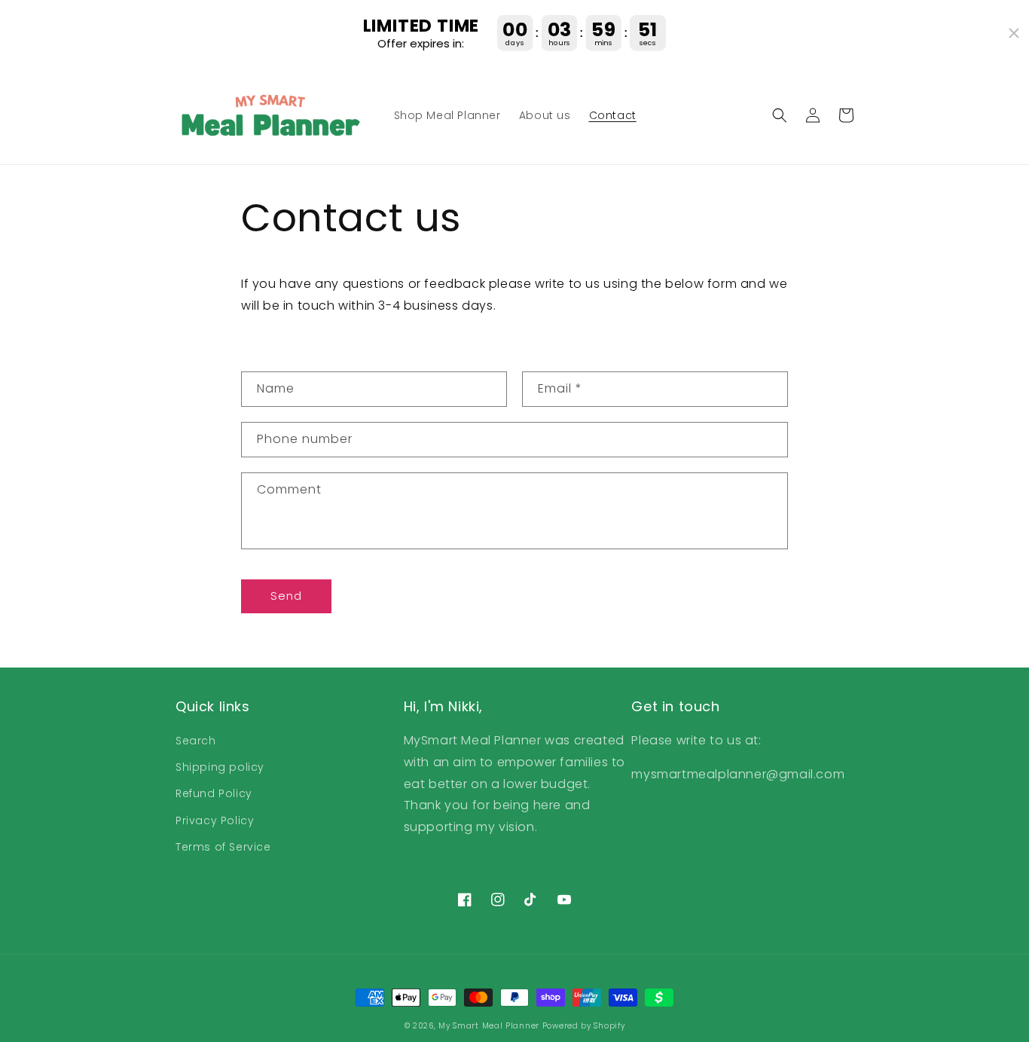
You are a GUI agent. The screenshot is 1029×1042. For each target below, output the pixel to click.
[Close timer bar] (1014, 33)
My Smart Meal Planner (488, 1025)
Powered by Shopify (583, 1025)
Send (286, 596)
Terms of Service (223, 846)
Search (196, 740)
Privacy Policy (215, 820)
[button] (779, 115)
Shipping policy (220, 767)
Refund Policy (214, 793)
